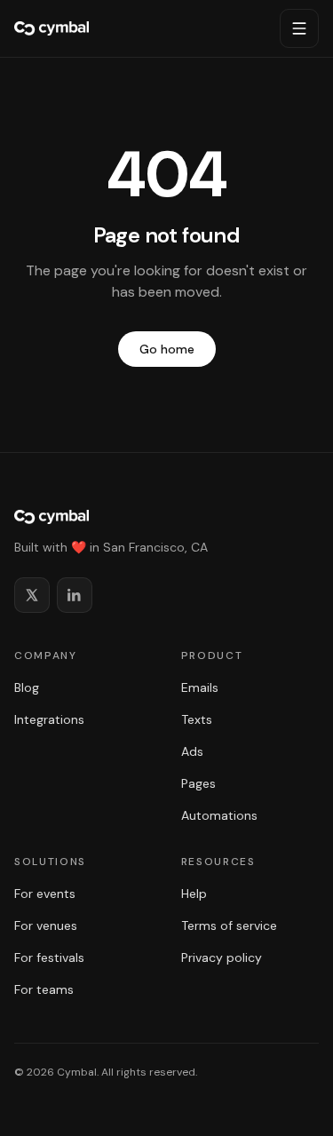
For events (44, 894)
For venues (45, 925)
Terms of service (229, 925)
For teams (44, 989)
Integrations (49, 719)
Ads (192, 751)
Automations (219, 815)
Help (194, 894)
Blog (26, 687)
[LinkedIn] (74, 595)
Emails (199, 687)
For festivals (49, 957)
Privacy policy (221, 957)
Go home (166, 349)
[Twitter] (32, 595)
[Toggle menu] (299, 28)
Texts (196, 719)
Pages (198, 783)
